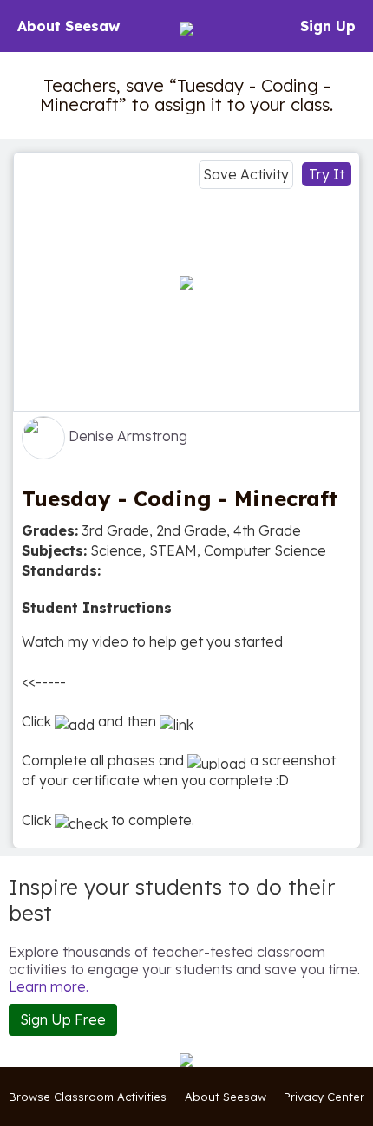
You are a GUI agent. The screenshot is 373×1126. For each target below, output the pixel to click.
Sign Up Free (63, 1019)
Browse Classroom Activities (88, 1096)
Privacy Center (324, 1096)
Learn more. (48, 986)
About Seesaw (68, 26)
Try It (326, 174)
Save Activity (246, 174)
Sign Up (328, 26)
